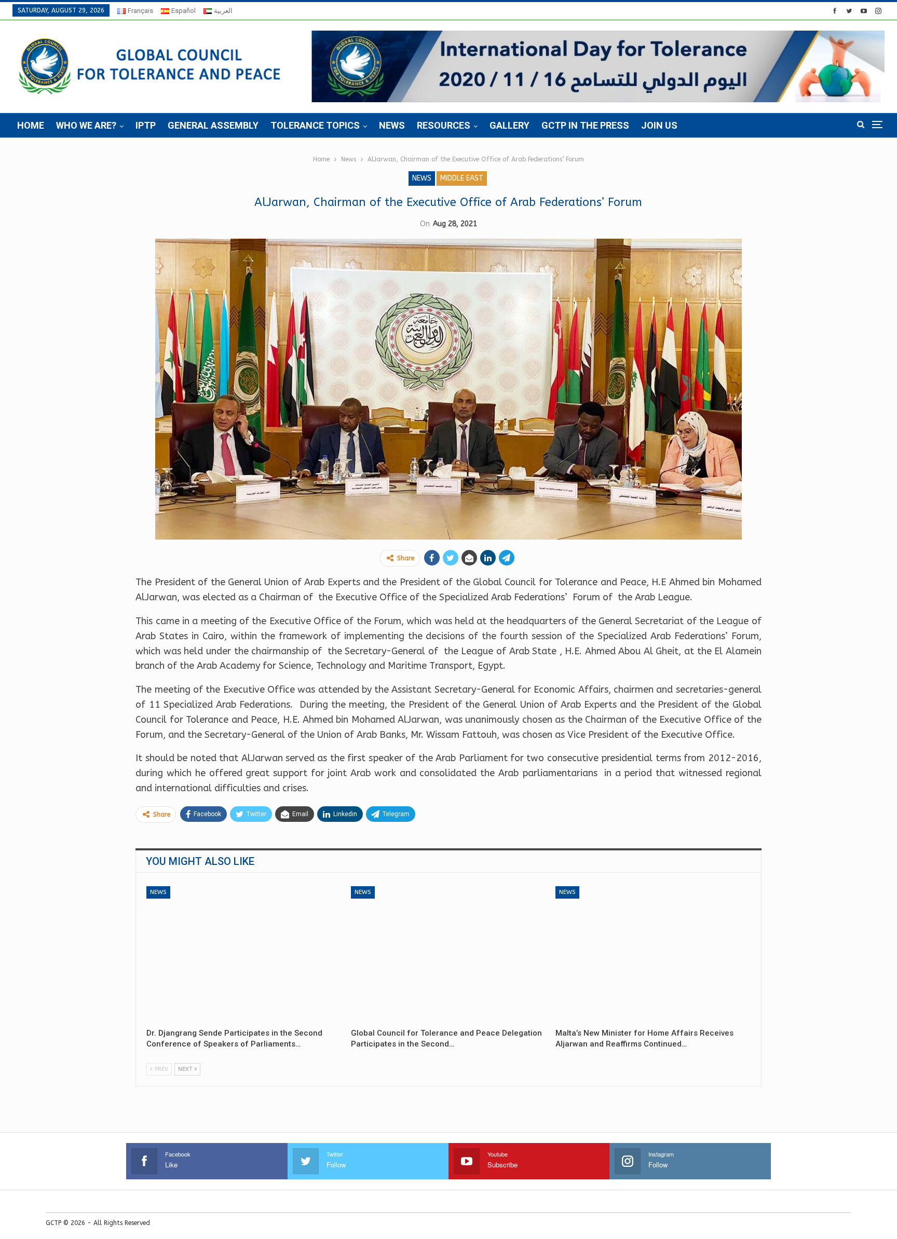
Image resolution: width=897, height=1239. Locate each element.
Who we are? (86, 125)
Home (30, 125)
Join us (659, 125)
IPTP (145, 125)
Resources (443, 125)
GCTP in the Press (585, 125)
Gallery (509, 125)
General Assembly (213, 125)
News (392, 125)
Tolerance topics (315, 125)
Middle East (461, 178)
